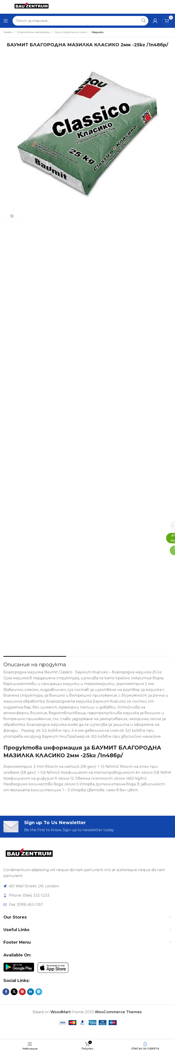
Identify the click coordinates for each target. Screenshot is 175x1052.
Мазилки (97, 32)
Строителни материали (33, 32)
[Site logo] (31, 6)
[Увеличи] (12, 216)
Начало (7, 32)
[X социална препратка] (14, 991)
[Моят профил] (155, 20)
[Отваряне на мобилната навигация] (5, 20)
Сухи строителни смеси (71, 32)
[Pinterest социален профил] (22, 991)
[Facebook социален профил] (6, 991)
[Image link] (29, 854)
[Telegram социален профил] (38, 991)
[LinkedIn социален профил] (30, 991)
